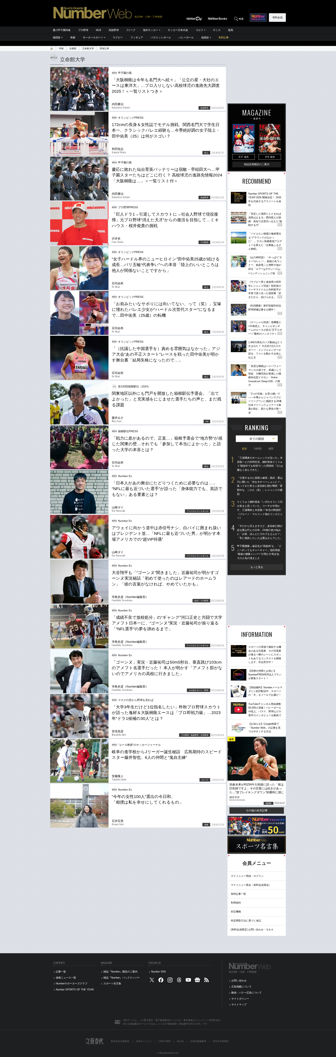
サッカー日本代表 (178, 30)
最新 (244, 448)
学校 (61, 48)
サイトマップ (239, 1004)
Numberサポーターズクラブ (71, 983)
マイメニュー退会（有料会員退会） (251, 884)
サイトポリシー (240, 998)
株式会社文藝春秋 (120, 1041)
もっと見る (256, 567)
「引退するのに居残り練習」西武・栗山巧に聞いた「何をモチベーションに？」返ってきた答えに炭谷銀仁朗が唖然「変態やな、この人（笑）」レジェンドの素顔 (260, 485)
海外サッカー (150, 30)
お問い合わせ (239, 980)
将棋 (72, 37)
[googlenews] (197, 980)
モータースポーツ (93, 37)
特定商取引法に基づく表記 (246, 920)
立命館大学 (88, 48)
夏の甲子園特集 (62, 30)
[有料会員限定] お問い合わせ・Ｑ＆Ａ (252, 929)
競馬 (230, 30)
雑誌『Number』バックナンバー (121, 977)
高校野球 (114, 30)
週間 (270, 448)
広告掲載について (241, 986)
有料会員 (277, 17)
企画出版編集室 (198, 1041)
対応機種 (236, 911)
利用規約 (236, 902)
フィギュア (136, 37)
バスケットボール (161, 37)
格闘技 (56, 37)
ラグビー (118, 37)
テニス (216, 30)
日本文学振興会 (221, 1041)
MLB (98, 30)
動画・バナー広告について (246, 992)
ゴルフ (199, 30)
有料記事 (224, 37)
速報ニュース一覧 (66, 977)
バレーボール (186, 37)
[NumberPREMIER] (258, 17)
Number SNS (158, 971)
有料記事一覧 (238, 893)
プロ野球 (83, 30)
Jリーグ (130, 30)
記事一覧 (61, 971)
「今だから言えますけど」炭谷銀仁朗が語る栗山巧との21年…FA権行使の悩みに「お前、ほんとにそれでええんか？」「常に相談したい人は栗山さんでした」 (260, 532)
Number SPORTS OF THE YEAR (75, 989)
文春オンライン (144, 1041)
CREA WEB (164, 1041)
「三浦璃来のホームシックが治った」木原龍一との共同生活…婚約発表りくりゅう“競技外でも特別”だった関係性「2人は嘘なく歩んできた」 (260, 463)
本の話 (180, 1041)
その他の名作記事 (257, 810)
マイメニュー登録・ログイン (247, 876)
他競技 (205, 37)
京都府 (72, 48)
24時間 (258, 448)
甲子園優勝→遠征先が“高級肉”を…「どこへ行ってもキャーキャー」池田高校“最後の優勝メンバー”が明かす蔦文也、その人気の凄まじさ (259, 552)
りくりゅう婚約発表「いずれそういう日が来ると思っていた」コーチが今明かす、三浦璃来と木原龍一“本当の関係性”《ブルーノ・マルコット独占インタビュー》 (260, 509)
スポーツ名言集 (112, 983)
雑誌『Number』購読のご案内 (120, 971)
